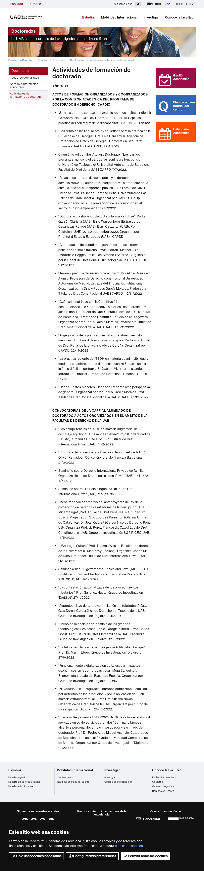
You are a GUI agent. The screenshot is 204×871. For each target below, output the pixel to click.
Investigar (151, 17)
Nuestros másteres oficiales (24, 781)
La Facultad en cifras (164, 777)
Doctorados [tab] (20, 71)
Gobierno (157, 781)
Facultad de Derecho (25, 4)
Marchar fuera (65, 777)
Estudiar (88, 17)
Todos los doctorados (24, 77)
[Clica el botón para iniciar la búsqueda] (138, 4)
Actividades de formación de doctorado (26, 95)
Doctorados (77, 60)
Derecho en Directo (163, 791)
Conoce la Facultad (166, 770)
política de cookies (129, 846)
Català (179, 4)
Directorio (156, 4)
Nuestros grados (18, 777)
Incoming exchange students (73, 781)
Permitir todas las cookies (148, 856)
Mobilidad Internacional (119, 17)
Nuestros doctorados (20, 786)
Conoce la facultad (179, 17)
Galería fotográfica (163, 786)
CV (169, 4)
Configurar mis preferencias (94, 856)
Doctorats (59, 60)
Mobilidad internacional (75, 770)
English (190, 4)
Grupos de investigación (118, 781)
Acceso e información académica (24, 85)
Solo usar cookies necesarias (39, 856)
